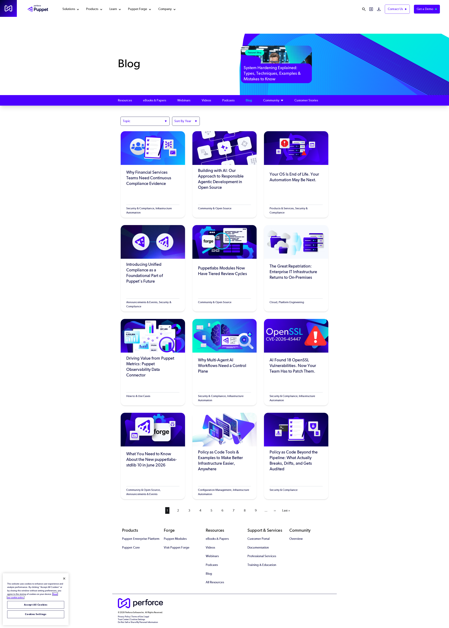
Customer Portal (258, 539)
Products (92, 9)
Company (165, 9)
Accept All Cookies (36, 604)
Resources (125, 100)
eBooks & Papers (154, 100)
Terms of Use (137, 616)
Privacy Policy (124, 616)
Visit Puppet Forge (176, 547)
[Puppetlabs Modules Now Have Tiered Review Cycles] (225, 268)
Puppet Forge (137, 9)
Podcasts (228, 100)
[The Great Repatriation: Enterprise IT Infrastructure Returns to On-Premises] (296, 268)
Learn (113, 9)
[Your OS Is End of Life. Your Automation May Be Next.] (296, 174)
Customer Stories (306, 100)
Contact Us (396, 9)
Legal (146, 616)
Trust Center (123, 619)
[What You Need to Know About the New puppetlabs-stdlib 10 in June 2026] (153, 456)
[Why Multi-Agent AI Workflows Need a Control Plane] (225, 362)
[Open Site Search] (364, 9)
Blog (249, 100)
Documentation (258, 547)
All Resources (215, 582)
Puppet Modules (175, 539)
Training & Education (261, 565)
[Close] (64, 578)
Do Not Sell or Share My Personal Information (138, 622)
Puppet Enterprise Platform (140, 539)
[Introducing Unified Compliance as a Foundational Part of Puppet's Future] (153, 268)
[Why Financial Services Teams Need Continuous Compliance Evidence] (153, 174)
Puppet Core (131, 547)
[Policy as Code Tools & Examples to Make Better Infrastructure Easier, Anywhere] (225, 456)
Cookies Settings (35, 614)
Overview (296, 539)
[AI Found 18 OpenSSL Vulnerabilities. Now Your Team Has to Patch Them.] (296, 362)
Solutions (68, 9)
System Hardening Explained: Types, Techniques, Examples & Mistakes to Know (272, 73)
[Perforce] (8, 8)
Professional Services (261, 556)
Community (271, 100)
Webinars (183, 100)
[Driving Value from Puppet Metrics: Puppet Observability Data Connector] (153, 362)
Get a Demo (425, 9)
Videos (206, 100)
